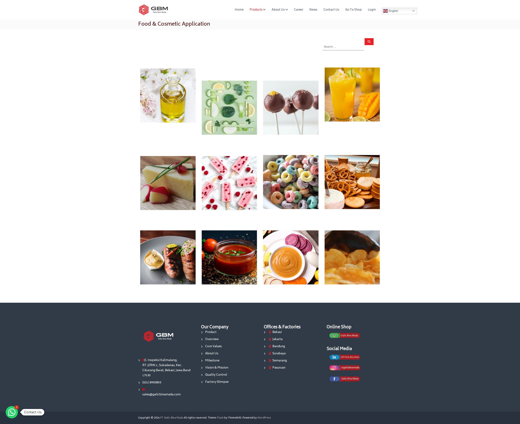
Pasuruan (278, 367)
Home (239, 9)
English (393, 10)
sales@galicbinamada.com (161, 394)
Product (211, 332)
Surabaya (279, 353)
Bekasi (277, 332)
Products (256, 9)
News (313, 9)
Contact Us (331, 9)
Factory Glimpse (217, 382)
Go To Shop (353, 9)
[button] (12, 412)
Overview (212, 339)
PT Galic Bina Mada (171, 418)
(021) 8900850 (151, 382)
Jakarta (277, 339)
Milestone (212, 360)
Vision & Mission (216, 367)
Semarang (279, 360)
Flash (220, 418)
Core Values (213, 346)
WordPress (264, 418)
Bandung (278, 346)
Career (298, 9)
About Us (278, 9)
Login (372, 9)
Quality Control (216, 374)
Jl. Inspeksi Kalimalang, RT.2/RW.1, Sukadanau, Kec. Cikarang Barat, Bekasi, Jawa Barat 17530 (166, 368)
